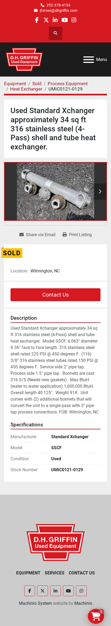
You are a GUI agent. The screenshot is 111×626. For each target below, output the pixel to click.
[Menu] (88, 59)
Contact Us (55, 295)
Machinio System (35, 603)
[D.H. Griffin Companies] (56, 542)
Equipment (28, 572)
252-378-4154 (58, 5)
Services (54, 572)
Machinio (83, 603)
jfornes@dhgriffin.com (58, 10)
